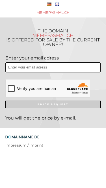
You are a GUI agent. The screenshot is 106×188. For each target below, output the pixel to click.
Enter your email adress (32, 58)
